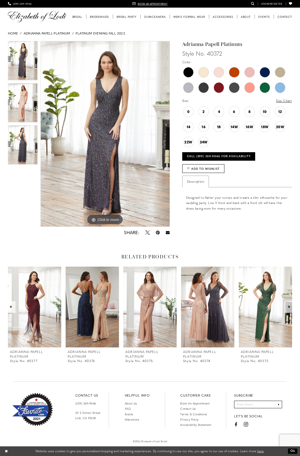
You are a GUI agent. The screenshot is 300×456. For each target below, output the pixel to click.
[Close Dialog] (6, 451)
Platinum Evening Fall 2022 (100, 33)
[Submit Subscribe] (279, 404)
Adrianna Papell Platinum (47, 33)
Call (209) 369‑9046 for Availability (219, 156)
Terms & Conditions (193, 414)
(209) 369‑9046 (85, 403)
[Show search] (253, 4)
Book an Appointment (194, 403)
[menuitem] (20, 4)
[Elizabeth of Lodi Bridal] (37, 17)
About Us (131, 403)
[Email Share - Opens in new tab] (167, 232)
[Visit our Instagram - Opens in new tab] (246, 424)
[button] (272, 4)
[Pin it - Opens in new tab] (157, 232)
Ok (292, 450)
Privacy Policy (189, 419)
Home (13, 33)
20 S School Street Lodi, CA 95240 (87, 415)
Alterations (132, 419)
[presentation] (34, 307)
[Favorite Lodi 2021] (32, 409)
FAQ (128, 409)
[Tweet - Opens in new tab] (147, 232)
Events (129, 414)
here (260, 450)
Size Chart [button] (284, 100)
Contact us (188, 409)
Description (195, 181)
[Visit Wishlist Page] (290, 4)
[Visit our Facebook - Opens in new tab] (236, 424)
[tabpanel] (23, 62)
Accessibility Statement (195, 425)
